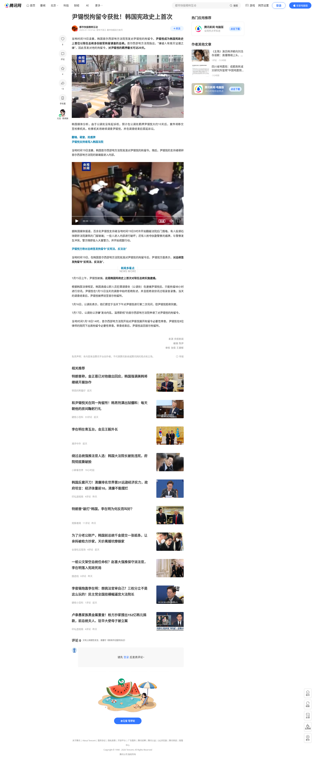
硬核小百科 (77, 417)
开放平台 (122, 740)
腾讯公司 (124, 754)
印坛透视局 (77, 496)
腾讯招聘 (142, 740)
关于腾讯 (76, 740)
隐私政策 (112, 740)
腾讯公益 (152, 740)
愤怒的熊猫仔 (79, 390)
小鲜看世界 (77, 470)
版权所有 (132, 754)
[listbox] (128, 498)
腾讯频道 (173, 740)
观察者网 (76, 523)
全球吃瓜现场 (79, 549)
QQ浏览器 (162, 740)
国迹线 (75, 576)
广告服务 (132, 740)
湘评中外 (76, 443)
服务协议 (102, 740)
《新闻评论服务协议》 (116, 640)
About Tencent (89, 740)
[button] (235, 28)
